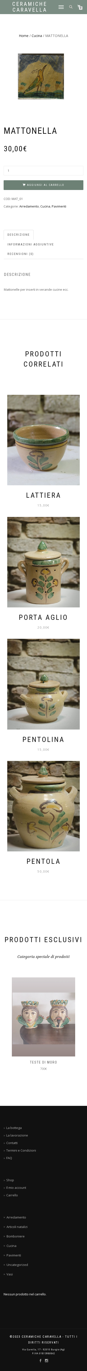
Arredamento (29, 206)
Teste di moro (43, 1062)
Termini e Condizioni (21, 1150)
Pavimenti (59, 206)
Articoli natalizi (17, 1227)
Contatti (12, 1143)
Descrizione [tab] (18, 234)
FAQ (9, 1158)
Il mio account (16, 1187)
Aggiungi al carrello (45, 185)
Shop (10, 1180)
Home (24, 35)
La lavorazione (17, 1135)
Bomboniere (16, 1236)
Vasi (10, 1274)
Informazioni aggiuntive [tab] (30, 244)
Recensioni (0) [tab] (20, 254)
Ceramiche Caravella (29, 7)
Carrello (12, 1195)
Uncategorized (17, 1265)
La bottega (14, 1128)
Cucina (37, 35)
